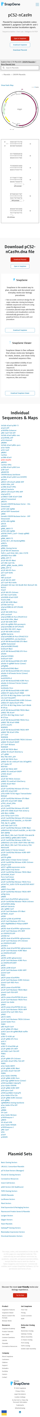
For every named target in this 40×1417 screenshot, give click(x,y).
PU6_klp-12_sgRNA (8, 823)
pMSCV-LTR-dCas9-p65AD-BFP (12, 482)
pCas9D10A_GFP (7, 438)
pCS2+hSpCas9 (6, 440)
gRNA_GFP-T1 (6, 558)
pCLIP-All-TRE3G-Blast (9, 749)
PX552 (3, 985)
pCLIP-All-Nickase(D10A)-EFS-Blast (14, 641)
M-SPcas (4, 708)
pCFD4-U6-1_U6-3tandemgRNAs (13, 541)
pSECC (3, 575)
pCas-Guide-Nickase (9, 1115)
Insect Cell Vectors (8, 1183)
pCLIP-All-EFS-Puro (8, 570)
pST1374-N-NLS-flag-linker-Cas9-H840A (16, 705)
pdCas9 (4, 480)
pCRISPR (4, 1137)
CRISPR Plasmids (7, 1195)
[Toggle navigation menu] (37, 4)
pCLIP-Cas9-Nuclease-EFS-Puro (13, 921)
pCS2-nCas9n (6, 460)
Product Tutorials (7, 1331)
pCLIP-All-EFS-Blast (8, 560)
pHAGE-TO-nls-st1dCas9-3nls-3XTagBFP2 (16, 762)
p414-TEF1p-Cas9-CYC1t (10, 816)
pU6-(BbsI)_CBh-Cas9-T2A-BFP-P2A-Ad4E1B (17, 835)
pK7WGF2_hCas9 (7, 914)
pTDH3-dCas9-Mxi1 (8, 784)
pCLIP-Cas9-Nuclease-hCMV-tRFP (13, 970)
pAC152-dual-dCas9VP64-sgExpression (15, 929)
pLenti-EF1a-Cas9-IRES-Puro (12, 1012)
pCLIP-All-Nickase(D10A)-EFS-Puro (14, 651)
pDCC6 (3, 524)
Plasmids (6, 75)
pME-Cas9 (5, 1130)
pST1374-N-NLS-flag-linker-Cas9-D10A (15, 695)
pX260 (3, 916)
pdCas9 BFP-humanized (10, 511)
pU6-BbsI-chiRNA (7, 813)
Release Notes (7, 1321)
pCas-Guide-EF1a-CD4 (9, 1095)
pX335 (3, 965)
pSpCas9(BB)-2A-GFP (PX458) (12, 607)
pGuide (3, 654)
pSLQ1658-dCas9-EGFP (9, 597)
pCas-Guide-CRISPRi (8, 1086)
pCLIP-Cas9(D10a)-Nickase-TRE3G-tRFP (16, 892)
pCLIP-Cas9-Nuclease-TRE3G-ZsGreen (15, 1019)
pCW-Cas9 (5, 470)
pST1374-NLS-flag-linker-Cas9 (12, 715)
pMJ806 (4, 443)
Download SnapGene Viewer (20, 393)
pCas (3, 1056)
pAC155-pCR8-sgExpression (11, 958)
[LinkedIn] (20, 1412)
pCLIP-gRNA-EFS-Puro (9, 1039)
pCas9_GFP (5, 428)
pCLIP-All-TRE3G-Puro (9, 759)
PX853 (3, 1044)
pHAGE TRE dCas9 (7, 713)
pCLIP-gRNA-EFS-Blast (9, 1029)
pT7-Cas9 (4, 735)
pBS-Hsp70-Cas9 (7, 1027)
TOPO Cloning (25, 1346)
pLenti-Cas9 (5, 973)
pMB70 (3, 1120)
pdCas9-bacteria (7, 489)
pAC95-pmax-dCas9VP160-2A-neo (13, 1007)
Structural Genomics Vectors (11, 1236)
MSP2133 (4, 776)
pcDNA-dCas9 (6, 457)
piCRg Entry (5, 894)
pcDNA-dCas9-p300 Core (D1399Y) (14, 477)
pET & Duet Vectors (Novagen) (12, 1171)
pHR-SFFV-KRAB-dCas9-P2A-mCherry (15, 811)
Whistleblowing (20, 1408)
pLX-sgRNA (5, 1100)
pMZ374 (4, 502)
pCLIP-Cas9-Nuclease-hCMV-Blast (14, 951)
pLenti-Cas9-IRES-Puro (10, 983)
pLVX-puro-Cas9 (7, 1090)
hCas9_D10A (5, 600)
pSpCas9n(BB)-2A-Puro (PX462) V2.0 (14, 637)
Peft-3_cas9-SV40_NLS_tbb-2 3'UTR (14, 553)
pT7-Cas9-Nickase (8, 745)
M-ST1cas (4, 718)
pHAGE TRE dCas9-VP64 (10, 732)
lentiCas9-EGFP (7, 659)
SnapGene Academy (8, 1328)
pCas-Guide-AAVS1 (8, 1066)
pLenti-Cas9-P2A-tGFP (9, 992)
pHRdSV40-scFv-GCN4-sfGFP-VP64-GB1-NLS (17, 843)
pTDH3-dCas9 (6, 774)
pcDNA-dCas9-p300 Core (10, 467)
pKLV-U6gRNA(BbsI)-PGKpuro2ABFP (14, 924)
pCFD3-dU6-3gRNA (8, 531)
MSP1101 (4, 767)
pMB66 (3, 1110)
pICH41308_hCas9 (7, 875)
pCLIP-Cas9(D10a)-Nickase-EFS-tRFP (15, 808)
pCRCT (3, 1108)
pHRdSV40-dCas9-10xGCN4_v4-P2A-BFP (16, 821)
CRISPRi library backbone (10, 475)
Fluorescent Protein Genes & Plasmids (15, 1212)
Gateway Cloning (26, 1334)
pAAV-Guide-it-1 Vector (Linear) (13, 850)
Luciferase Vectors (8, 1199)
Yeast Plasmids (6, 1224)
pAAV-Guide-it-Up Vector (10, 870)
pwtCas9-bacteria (7, 906)
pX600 (3, 995)
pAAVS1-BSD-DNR (7, 879)
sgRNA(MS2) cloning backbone (12, 1103)
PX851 (3, 1024)
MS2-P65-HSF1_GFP (8, 757)
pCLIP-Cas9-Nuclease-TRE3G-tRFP (14, 1010)
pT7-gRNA (5, 754)
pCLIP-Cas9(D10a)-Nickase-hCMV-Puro (15, 840)
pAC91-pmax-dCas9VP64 (10, 978)
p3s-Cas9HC (5, 806)
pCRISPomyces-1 (7, 1117)
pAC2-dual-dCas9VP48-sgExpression (15, 899)
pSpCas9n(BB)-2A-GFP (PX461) (12, 627)
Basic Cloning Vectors (9, 1162)
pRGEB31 (4, 536)
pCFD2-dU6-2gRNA (8, 521)
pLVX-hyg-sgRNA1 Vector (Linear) (13, 1081)
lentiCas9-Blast (7, 649)
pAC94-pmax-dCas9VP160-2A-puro (14, 997)
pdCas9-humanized (8, 499)
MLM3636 (4, 737)
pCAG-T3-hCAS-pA (7, 1036)
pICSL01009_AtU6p (8, 904)
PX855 (3, 1063)
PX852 (3, 1034)
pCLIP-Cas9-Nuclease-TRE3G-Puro (14, 1000)
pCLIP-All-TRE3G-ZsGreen (10, 779)
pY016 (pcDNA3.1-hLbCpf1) (11, 1093)
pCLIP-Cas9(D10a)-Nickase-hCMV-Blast (16, 828)
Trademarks (20, 1405)
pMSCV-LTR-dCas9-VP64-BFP (12, 492)
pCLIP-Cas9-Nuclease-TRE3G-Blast (14, 990)
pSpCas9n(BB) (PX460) (9, 646)
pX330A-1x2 (5, 936)
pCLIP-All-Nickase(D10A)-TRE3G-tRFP (15, 730)
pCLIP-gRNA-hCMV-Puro (10, 1078)
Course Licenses (26, 1316)
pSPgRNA (4, 666)
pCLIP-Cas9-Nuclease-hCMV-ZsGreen (15, 980)
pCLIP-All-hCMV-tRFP (9, 622)
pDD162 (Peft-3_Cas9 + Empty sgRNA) (15, 533)
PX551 (3, 975)
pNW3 (3, 514)
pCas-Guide (5, 448)
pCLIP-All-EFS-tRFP (8, 580)
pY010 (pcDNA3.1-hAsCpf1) (11, 1083)
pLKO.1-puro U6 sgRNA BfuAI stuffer (14, 1032)
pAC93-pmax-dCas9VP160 (10, 987)
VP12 (3, 1132)
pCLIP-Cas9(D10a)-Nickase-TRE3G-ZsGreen (17, 902)
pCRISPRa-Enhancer (9, 430)
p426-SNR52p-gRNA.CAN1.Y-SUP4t (13, 838)
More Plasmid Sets (8, 64)
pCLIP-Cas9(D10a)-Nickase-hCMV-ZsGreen (17, 862)
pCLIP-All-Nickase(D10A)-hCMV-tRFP (15, 691)
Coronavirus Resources (9, 1179)
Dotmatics (5, 1368)
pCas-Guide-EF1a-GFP (9, 1105)
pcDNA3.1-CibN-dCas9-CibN (11, 497)
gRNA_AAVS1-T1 (7, 529)
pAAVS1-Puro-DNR (8, 889)
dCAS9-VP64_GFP (7, 484)
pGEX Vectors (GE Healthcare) (12, 1187)
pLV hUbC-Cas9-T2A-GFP (10, 1051)
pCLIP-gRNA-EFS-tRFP (9, 1049)
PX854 (3, 1054)
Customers (5, 1359)
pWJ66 (3, 887)
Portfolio (5, 1371)
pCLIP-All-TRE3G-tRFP (9, 769)
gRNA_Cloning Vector (9, 548)
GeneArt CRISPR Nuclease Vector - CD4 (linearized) (15, 505)
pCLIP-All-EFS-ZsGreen (9, 592)
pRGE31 (4, 526)
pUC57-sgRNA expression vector (13, 867)
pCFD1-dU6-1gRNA (8, 509)
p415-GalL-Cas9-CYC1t (9, 825)
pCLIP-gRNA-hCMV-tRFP (10, 1088)
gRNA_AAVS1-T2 (7, 538)
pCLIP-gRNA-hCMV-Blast (10, 1068)
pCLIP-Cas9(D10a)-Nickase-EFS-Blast (15, 798)
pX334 (3, 956)
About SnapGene (7, 1356)
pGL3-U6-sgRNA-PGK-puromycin (13, 624)
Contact (4, 1377)
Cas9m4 (4, 455)
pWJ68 (3, 897)
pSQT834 (4, 676)
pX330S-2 (4, 946)
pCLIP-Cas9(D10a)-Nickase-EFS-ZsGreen (16, 818)
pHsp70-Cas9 (6, 865)
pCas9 (3, 1135)
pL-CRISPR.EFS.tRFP (8, 943)
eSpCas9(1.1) (5, 494)
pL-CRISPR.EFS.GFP (8, 933)
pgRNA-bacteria (7, 634)
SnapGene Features (8, 1310)
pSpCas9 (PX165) (7, 656)
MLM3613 (4, 727)
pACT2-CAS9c (6, 1017)
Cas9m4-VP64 (6, 465)
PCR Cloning (25, 1343)
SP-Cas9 (4, 1113)
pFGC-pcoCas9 (6, 614)
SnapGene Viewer (8, 1313)
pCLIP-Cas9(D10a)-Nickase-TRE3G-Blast (16, 872)
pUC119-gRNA (6, 857)
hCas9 (3, 590)
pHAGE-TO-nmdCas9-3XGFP (11, 772)
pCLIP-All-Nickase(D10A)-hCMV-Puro (15, 681)
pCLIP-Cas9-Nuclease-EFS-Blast (13, 911)
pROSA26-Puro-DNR (8, 556)
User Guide (5, 1334)
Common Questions (8, 1337)
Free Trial (24, 1310)
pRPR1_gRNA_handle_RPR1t (12, 565)
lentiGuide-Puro (7, 688)
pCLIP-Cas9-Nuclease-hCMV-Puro (14, 960)
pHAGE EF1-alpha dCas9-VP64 (12, 703)
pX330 (3, 926)
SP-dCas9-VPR (6, 1122)
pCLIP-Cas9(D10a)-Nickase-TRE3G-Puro (16, 882)
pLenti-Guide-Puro (8, 1022)
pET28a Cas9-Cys (7, 605)
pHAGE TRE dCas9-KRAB (10, 722)
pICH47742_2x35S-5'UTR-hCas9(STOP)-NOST (17, 884)
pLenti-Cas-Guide (7, 1002)
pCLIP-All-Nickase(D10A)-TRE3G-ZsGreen (16, 740)
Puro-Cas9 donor (7, 877)
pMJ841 (3, 453)
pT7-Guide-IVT (6, 764)
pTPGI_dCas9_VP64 (8, 803)
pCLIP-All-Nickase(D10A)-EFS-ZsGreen (15, 671)
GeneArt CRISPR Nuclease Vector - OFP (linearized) (15, 517)
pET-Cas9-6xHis (7, 573)
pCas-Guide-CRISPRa (9, 1076)
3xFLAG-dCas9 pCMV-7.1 (10, 426)
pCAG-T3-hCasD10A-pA (9, 1046)
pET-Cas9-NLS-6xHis (9, 583)
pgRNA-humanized (8, 644)
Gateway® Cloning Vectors (11, 1228)
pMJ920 (4, 462)
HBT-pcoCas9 (6, 578)
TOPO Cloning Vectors (9, 1191)
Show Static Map (7, 85)
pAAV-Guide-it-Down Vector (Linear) (14, 860)
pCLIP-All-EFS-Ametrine (10, 551)
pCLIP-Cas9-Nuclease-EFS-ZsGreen (14, 941)
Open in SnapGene (20, 38)
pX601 (3, 1005)
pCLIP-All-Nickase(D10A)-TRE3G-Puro (15, 720)
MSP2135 (4, 786)
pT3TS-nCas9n (6, 725)
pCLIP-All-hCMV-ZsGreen (10, 632)
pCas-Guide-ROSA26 (8, 1125)
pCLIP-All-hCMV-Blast (9, 602)
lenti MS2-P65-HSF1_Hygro (11, 629)
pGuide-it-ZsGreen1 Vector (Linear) (14, 683)
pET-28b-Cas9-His (8, 563)
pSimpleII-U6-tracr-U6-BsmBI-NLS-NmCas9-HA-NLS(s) (19, 586)
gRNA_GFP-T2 (6, 568)
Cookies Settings (20, 1397)
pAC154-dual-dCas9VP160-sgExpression (16, 948)
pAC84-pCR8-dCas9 (8, 968)
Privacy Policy (20, 1391)
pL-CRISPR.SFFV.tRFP (9, 963)
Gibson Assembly (26, 1337)
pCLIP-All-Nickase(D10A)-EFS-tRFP (14, 661)
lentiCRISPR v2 (6, 678)
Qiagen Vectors (7, 1220)
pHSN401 (4, 855)
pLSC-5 (3, 1041)
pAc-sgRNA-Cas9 (7, 909)
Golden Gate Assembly (28, 1349)
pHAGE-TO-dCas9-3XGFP (10, 742)
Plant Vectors (6, 1203)
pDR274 (4, 543)
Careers (4, 1374)
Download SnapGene (20, 45)
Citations (5, 1362)
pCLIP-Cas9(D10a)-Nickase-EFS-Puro (15, 789)
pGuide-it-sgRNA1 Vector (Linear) (13, 664)
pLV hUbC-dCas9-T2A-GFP (10, 1071)
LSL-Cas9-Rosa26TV (8, 698)
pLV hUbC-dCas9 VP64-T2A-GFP (12, 1061)
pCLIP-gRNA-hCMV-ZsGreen (11, 1098)
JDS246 (3, 610)
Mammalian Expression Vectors (13, 1232)
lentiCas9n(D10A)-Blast (9, 668)
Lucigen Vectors (7, 1216)
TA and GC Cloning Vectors (11, 1175)
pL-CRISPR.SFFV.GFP (8, 953)
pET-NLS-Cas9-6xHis (9, 595)
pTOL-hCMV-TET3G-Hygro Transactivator (16, 794)
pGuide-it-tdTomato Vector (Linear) (14, 673)
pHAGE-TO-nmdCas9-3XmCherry (13, 781)
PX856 (3, 1073)
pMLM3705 (5, 472)
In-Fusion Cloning (26, 1340)
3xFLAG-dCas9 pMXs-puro (10, 445)
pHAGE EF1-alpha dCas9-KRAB (12, 693)
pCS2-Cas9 (5, 450)
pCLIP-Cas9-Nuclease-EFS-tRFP (13, 931)
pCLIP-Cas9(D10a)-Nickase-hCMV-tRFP (15, 852)
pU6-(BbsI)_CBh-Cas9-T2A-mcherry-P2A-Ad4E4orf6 (16, 846)
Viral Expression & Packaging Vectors (15, 1207)
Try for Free (20, 1295)
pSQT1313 (4, 686)
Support (4, 1365)
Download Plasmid (20, 50)
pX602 (3, 1014)
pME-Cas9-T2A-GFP (8, 433)
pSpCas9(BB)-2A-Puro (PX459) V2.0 (14, 617)
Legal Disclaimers (20, 1394)
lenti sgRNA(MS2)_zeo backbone (13, 639)
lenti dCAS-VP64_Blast (9, 619)
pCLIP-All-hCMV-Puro (9, 612)
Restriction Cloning (27, 1331)
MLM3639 (4, 747)
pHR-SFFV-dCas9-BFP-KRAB (11, 801)
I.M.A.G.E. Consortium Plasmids (12, 1167)
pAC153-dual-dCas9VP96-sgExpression (15, 938)
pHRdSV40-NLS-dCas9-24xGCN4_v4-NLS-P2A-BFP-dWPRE (18, 831)
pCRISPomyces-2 (7, 1127)
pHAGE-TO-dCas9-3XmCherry (12, 752)
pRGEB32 (4, 546)
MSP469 (4, 796)
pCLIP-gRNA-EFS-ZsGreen (11, 1059)
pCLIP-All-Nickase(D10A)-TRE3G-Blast (15, 710)
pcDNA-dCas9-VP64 (8, 487)
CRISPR (4, 1340)
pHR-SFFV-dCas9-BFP (9, 791)
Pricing (23, 1313)
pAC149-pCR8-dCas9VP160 (11, 919)
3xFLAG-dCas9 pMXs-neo (10, 435)
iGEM (22, 1319)
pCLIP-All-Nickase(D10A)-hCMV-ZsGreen (16, 700)
